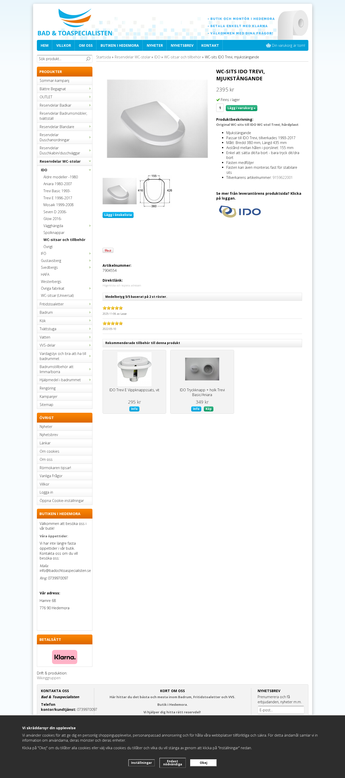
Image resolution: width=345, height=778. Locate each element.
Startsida (103, 57)
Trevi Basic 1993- (57, 190)
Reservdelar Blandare (57, 126)
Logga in (46, 492)
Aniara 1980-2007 (57, 183)
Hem (44, 45)
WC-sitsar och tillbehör (64, 239)
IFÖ (43, 253)
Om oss (86, 45)
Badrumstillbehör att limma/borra (56, 369)
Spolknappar (53, 232)
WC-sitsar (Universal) (57, 295)
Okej (203, 763)
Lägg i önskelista (118, 215)
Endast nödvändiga (172, 762)
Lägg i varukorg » (242, 108)
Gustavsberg (51, 260)
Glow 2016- (52, 218)
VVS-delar (47, 345)
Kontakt (210, 45)
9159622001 (283, 177)
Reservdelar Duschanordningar (54, 137)
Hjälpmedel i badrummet (60, 379)
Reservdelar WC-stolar (60, 161)
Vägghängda (53, 225)
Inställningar (141, 763)
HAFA (45, 274)
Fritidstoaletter (52, 304)
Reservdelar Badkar (55, 105)
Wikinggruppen (49, 677)
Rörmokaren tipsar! (55, 467)
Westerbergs (51, 281)
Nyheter (155, 45)
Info (134, 409)
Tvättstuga (48, 328)
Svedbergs (49, 267)
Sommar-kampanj (54, 80)
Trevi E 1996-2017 (57, 198)
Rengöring (48, 388)
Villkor (63, 45)
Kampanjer (48, 396)
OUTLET (46, 96)
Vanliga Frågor (51, 475)
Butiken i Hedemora (120, 45)
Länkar (45, 443)
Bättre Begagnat (53, 88)
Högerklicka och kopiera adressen (122, 285)
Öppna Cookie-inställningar (62, 500)
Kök (43, 320)
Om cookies (49, 451)
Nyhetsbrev (182, 45)
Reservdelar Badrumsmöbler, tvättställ (63, 116)
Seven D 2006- (55, 211)
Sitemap (46, 404)
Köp (209, 409)
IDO (44, 169)
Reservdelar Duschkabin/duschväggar (60, 150)
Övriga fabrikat (52, 288)
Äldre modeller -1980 (60, 177)
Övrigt (48, 246)
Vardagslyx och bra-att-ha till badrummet (63, 356)
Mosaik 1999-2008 (58, 204)
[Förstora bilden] (157, 118)
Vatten (45, 337)
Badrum (46, 312)
